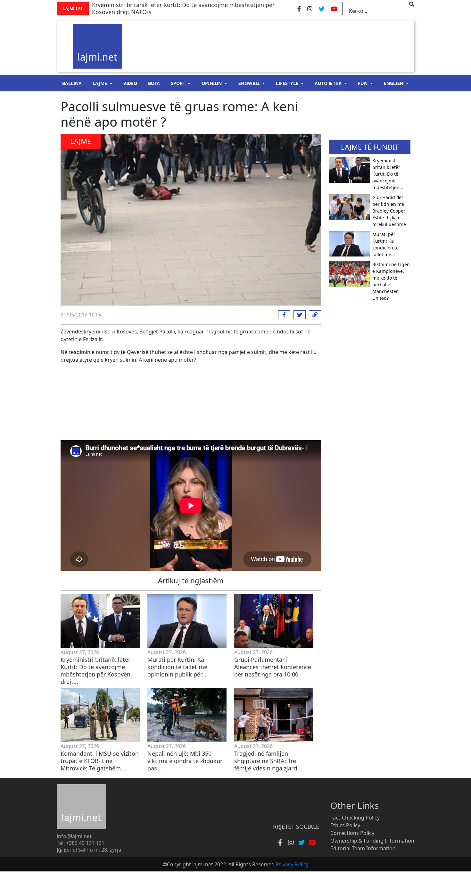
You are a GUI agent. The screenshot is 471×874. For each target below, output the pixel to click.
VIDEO (130, 83)
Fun (363, 83)
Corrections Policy (352, 832)
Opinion (212, 83)
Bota (154, 83)
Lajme (100, 83)
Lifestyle (287, 83)
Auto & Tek (328, 83)
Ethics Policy (345, 825)
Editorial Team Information (363, 848)
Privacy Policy (292, 864)
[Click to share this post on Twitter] (298, 314)
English (393, 83)
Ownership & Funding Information (372, 840)
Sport (178, 83)
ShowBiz (249, 83)
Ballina (72, 83)
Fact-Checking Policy (355, 817)
